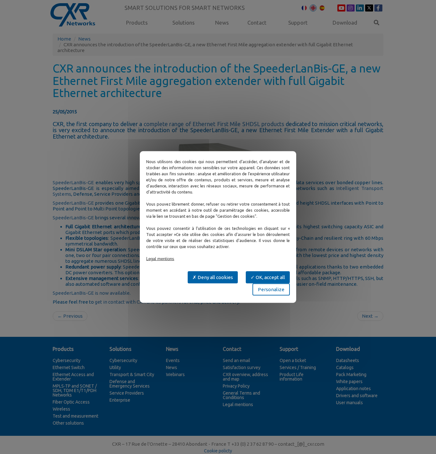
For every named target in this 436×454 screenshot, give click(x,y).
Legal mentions (160, 258)
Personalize (271, 289)
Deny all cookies (215, 277)
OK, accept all (270, 277)
